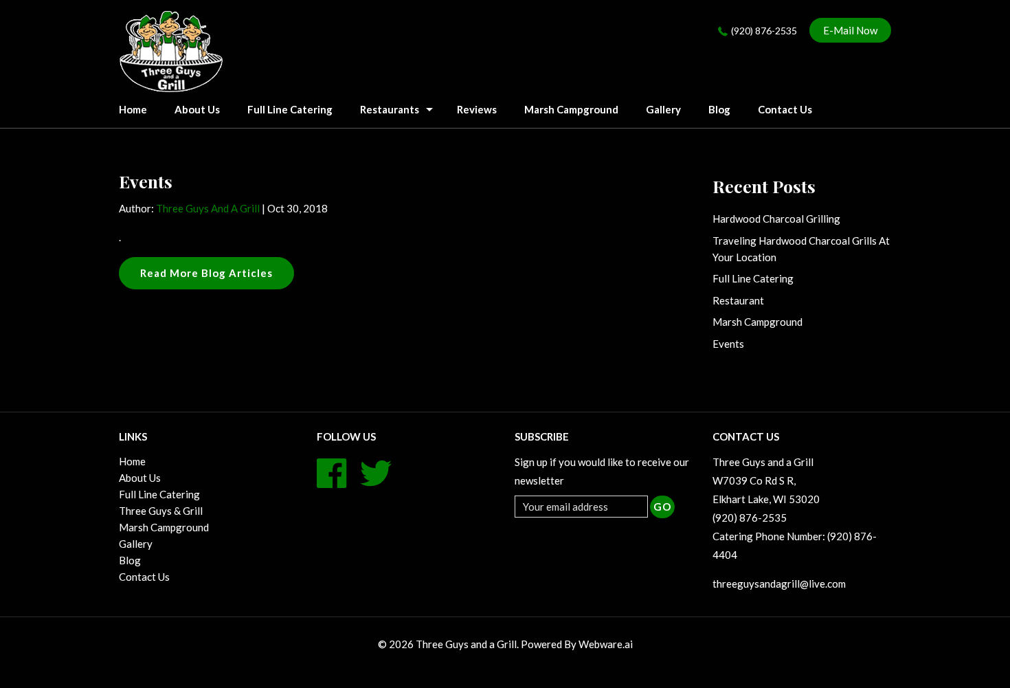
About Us (197, 109)
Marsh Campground (571, 109)
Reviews (477, 109)
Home (132, 461)
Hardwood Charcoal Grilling (776, 218)
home (133, 109)
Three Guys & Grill (161, 510)
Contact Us (785, 109)
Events (728, 343)
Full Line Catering (290, 109)
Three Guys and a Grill (466, 644)
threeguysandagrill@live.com (779, 583)
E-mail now (850, 30)
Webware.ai (606, 644)
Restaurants (389, 109)
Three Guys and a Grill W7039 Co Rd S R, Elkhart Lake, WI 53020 (766, 480)
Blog (719, 109)
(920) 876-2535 (764, 30)
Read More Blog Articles (206, 273)
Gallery (663, 109)
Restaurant (738, 300)
